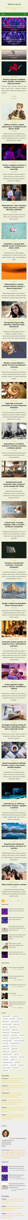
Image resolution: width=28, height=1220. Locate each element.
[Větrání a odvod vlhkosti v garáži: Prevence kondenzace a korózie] (14, 350)
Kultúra (3, 1158)
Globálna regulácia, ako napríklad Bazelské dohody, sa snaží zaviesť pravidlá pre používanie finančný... (13, 1215)
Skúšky (7, 1158)
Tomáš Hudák (19, 1189)
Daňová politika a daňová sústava (17, 984)
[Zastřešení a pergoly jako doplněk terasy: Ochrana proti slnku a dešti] (14, 230)
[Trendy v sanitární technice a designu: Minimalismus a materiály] (14, 152)
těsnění (17, 1062)
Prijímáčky (20, 1152)
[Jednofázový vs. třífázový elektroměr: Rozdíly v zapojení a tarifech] (14, 790)
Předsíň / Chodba (14, 639)
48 (18, 901)
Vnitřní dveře (14, 76)
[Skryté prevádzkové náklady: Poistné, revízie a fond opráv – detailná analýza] (14, 750)
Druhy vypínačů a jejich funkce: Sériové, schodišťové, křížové (14, 687)
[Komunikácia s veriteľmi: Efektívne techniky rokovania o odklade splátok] (14, 431)
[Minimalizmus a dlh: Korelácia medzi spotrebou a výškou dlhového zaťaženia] (14, 192)
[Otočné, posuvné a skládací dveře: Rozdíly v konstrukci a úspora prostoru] (14, 68)
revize (5, 1057)
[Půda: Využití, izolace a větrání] (14, 871)
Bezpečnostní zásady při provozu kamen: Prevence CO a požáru (14, 846)
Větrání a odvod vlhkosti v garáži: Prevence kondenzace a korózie (14, 365)
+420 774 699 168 (6, 1144)
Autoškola (4, 1152)
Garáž (14, 360)
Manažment (15, 1152)
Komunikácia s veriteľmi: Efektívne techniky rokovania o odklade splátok (14, 446)
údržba (21, 1065)
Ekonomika (15, 1154)
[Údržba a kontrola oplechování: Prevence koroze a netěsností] (14, 25)
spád (12, 1059)
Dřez (14, 601)
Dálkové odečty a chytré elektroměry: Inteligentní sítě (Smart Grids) (14, 127)
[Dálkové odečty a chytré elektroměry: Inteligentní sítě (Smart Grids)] (14, 111)
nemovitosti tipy (19, 1040)
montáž (22, 1035)
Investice (14, 520)
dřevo (4, 1027)
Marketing (21, 1156)
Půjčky (14, 203)
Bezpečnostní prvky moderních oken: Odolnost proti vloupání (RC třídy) (14, 484)
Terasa (14, 241)
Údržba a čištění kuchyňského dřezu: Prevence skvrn (14, 604)
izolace (15, 1029)
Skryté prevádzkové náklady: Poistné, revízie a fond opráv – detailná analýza (14, 765)
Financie (10, 1154)
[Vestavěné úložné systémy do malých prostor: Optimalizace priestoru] (14, 629)
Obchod (12, 1158)
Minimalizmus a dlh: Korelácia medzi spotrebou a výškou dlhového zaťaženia (14, 208)
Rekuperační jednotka (14, 320)
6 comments (20, 986)
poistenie (5, 1049)
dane (12, 1019)
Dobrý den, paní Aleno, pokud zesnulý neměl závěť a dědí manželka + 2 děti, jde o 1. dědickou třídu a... (14, 1087)
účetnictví (6, 1068)
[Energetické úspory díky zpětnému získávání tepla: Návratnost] (14, 309)
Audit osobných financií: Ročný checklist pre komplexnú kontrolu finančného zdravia (17, 928)
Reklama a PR (15, 1150)
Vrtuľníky (22, 1150)
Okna (14, 479)
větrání (13, 1065)
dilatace (5, 1021)
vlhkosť (5, 1065)
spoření (5, 1059)
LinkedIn (4, 1146)
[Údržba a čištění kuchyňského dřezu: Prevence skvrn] (14, 590)
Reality (9, 1152)
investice (6, 1029)
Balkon (14, 281)
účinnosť (15, 1068)
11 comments (20, 969)
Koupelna (14, 162)
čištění (5, 1070)
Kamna (14, 841)
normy (5, 1043)
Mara (15, 96)
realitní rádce (6, 1054)
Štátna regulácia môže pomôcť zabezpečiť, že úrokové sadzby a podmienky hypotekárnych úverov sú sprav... (13, 1102)
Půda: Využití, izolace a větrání (14, 884)
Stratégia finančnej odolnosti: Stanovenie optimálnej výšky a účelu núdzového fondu (14, 727)
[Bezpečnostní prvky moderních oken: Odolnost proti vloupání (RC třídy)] (14, 469)
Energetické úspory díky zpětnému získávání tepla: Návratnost (14, 325)
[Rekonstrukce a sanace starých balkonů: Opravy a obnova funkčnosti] (14, 271)
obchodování (14, 1043)
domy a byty (6, 1024)
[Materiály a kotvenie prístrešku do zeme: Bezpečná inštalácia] (14, 390)
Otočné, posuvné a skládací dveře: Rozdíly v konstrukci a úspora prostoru (14, 81)
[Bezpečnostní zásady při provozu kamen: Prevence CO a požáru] (14, 831)
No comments (22, 1170)
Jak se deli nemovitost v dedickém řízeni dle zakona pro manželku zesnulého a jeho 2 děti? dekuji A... (12, 1095)
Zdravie (21, 1154)
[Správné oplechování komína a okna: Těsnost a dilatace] (14, 39)
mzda (5, 1038)
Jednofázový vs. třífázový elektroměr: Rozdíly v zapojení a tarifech (14, 806)
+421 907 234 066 (6, 1142)
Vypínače (14, 682)
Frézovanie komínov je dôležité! (16, 967)
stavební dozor (7, 1062)
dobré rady (15, 1021)
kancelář (5, 1032)
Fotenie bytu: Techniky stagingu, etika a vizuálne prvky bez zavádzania (14, 525)
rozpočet (13, 1057)
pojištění (14, 1049)
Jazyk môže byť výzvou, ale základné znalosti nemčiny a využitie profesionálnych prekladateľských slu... (12, 1080)
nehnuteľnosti (14, 1038)
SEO (10, 1150)
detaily (20, 1019)
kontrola (5, 1035)
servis (21, 1057)
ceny (4, 1019)
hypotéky (13, 1027)
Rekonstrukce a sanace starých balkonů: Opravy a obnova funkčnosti (14, 286)
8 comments (19, 979)
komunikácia (15, 1032)
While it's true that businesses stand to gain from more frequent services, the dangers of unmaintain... (14, 1109)
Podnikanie (4, 1154)
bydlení (16, 1016)
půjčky (14, 1051)
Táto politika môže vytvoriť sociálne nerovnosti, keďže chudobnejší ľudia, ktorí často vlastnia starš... (13, 1201)
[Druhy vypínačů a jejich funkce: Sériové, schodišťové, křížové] (14, 671)
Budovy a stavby (14, 882)
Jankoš (16, 1170)
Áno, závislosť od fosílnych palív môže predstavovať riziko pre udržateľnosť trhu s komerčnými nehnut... (13, 1116)
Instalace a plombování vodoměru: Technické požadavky (14, 565)
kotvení (14, 1035)
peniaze (5, 1046)
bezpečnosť (6, 1016)
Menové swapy (12, 993)
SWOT (24, 1154)
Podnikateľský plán (7, 1156)
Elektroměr (14, 122)
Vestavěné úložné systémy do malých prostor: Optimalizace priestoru (14, 644)
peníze (14, 1046)
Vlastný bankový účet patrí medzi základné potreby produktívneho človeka (17, 1004)
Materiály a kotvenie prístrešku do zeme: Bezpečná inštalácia (14, 405)
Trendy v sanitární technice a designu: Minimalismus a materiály (14, 167)
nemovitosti (7, 1040)
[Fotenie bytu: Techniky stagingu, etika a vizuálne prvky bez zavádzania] (14, 509)
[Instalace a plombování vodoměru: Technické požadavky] (14, 550)
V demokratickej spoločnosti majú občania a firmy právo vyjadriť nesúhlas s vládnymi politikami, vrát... (12, 1208)
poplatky (5, 1051)
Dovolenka (17, 1158)
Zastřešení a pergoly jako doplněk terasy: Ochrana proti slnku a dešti (14, 246)
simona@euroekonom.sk (8, 1140)
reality (16, 1054)
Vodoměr (14, 560)
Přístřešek (14, 401)
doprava (16, 1024)
